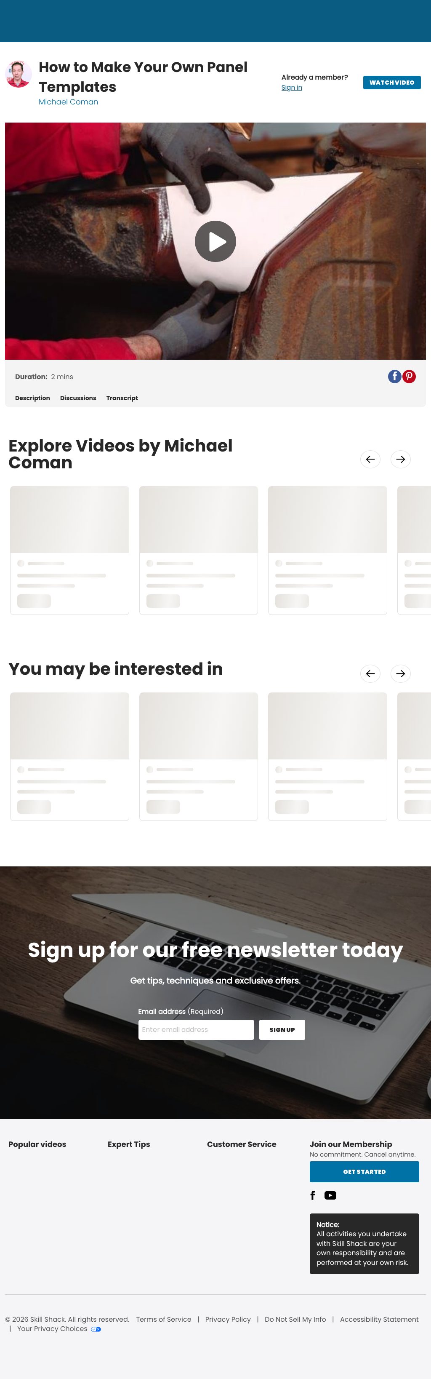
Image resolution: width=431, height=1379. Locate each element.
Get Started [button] (364, 1172)
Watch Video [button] (392, 82)
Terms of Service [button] (163, 1319)
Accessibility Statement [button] (379, 1319)
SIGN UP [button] (282, 1030)
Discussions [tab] (78, 398)
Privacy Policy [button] (228, 1319)
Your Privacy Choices (52, 1329)
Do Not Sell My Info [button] (295, 1319)
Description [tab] (32, 398)
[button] (315, 82)
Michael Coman (68, 102)
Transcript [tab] (122, 398)
